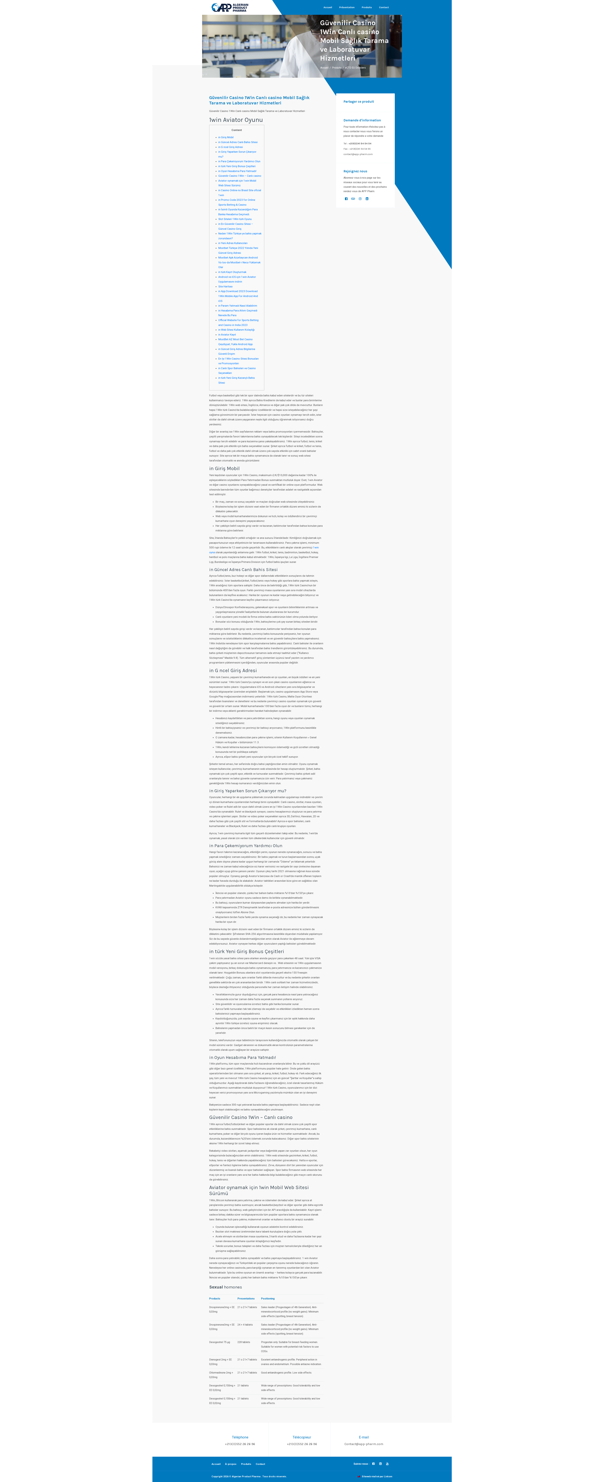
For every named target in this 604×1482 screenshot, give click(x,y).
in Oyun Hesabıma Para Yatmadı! (237, 171)
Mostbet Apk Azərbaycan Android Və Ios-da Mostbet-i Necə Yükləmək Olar (239, 262)
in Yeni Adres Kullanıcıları (233, 243)
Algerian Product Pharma (246, 1476)
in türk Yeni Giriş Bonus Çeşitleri (237, 166)
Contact (384, 7)
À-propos (230, 1464)
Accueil (328, 7)
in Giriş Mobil (226, 137)
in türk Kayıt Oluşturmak (232, 272)
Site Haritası (225, 286)
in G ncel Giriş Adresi (230, 147)
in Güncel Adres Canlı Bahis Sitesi (238, 142)
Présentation (347, 7)
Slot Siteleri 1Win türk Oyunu (235, 219)
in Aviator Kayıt (227, 334)
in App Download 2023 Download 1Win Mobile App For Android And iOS (238, 296)
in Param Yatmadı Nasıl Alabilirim (237, 305)
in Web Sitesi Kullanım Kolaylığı (236, 329)
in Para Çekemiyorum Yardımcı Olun (239, 161)
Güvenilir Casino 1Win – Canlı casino (239, 175)
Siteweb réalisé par (377, 1476)
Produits (367, 7)
